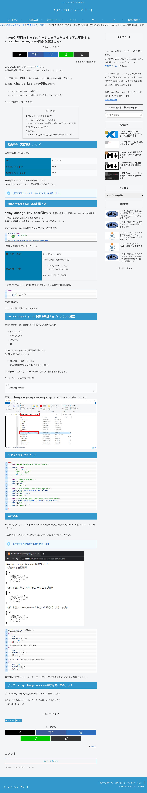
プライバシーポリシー (135, 783)
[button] (81, 54)
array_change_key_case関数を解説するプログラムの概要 (52, 123)
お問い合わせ (111, 99)
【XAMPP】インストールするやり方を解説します (36, 193)
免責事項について (106, 783)
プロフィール (111, 66)
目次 (47, 111)
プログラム (10, 720)
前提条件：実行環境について (40, 116)
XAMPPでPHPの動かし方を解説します (31, 544)
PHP (19, 720)
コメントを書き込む (51, 761)
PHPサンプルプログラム (38, 127)
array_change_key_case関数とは (41, 120)
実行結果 (31, 131)
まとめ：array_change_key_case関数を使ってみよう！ (51, 134)
